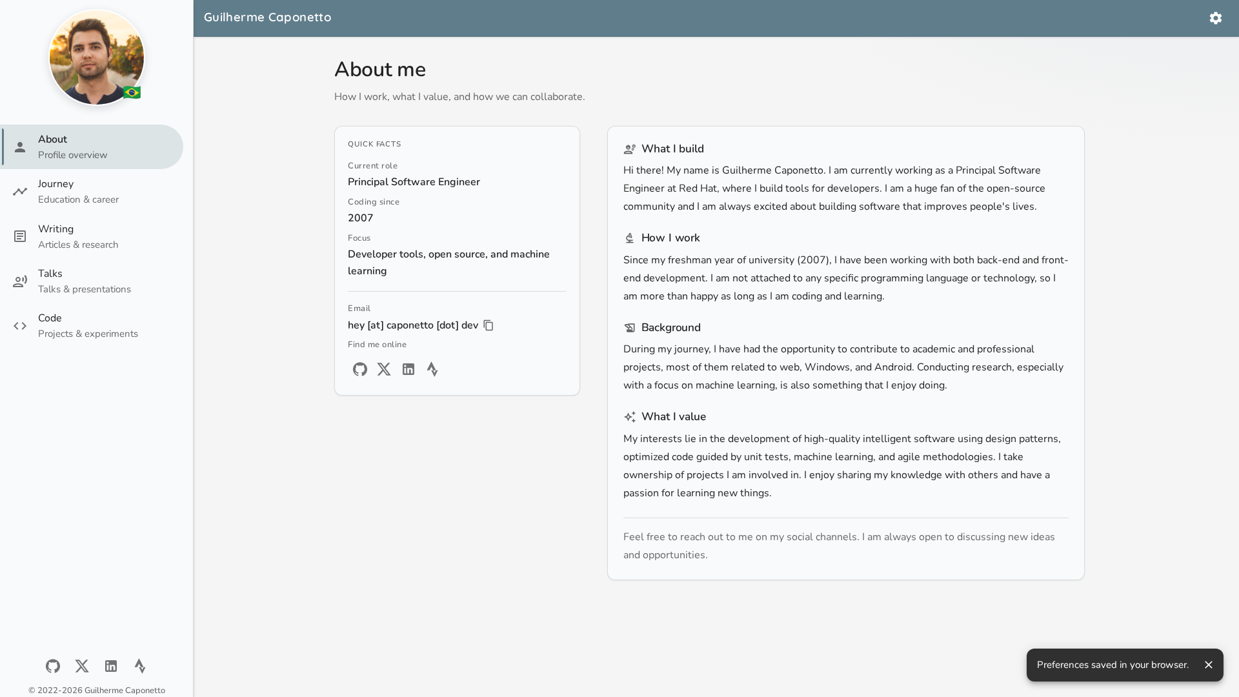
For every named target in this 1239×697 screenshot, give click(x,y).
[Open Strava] (140, 666)
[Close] (1208, 664)
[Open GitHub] (53, 666)
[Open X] (82, 666)
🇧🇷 (132, 93)
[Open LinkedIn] (111, 666)
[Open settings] (1216, 18)
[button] (91, 147)
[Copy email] (488, 325)
